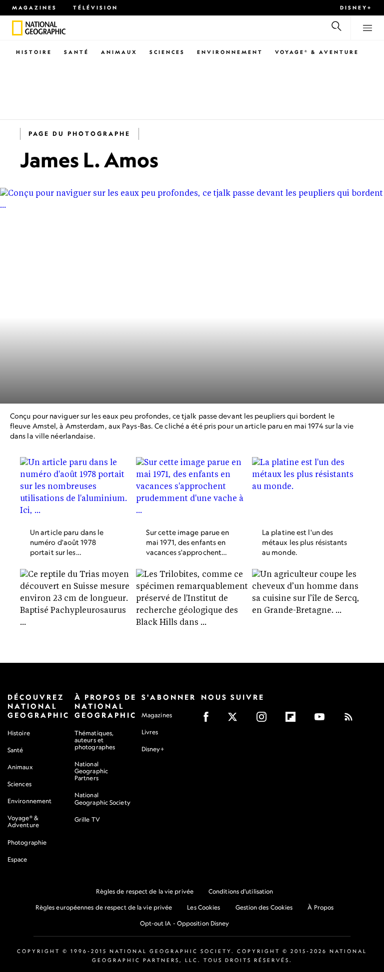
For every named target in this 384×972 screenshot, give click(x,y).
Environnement (230, 52)
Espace (18, 859)
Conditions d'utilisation (240, 891)
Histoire (34, 52)
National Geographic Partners (91, 771)
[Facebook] (209, 720)
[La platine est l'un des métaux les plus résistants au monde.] (308, 488)
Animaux (119, 52)
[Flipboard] (294, 720)
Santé (76, 52)
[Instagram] (264, 720)
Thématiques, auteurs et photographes (94, 740)
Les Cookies (203, 907)
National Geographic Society (102, 798)
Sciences (167, 52)
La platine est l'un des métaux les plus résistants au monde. (305, 542)
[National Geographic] (17, 27)
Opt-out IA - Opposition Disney (185, 923)
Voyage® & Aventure (317, 52)
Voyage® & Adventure (23, 821)
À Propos (321, 907)
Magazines (34, 7)
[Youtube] (322, 720)
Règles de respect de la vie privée (145, 891)
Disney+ (356, 7)
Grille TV (87, 819)
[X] (236, 720)
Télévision (95, 7)
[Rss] (352, 720)
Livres (150, 732)
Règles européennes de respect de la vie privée (104, 907)
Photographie (27, 842)
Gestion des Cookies (264, 907)
